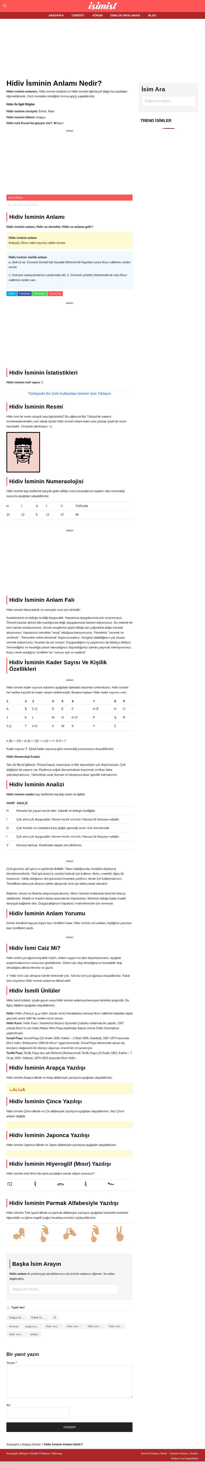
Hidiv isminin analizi (54, 1326)
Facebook (24, 293)
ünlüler (34, 1334)
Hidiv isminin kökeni (117, 1326)
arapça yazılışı (33, 1326)
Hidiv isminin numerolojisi (17, 1334)
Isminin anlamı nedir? (102, 6)
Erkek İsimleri (39, 1317)
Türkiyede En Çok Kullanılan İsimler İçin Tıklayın (69, 394)
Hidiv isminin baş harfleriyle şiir (96, 1326)
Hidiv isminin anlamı (75, 1326)
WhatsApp (39, 293)
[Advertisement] (103, 49)
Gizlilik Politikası (40, 1453)
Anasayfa (12, 1444)
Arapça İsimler (17, 1317)
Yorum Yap (55, 293)
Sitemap (57, 1453)
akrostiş (13, 1326)
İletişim (24, 1453)
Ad (8, 1405)
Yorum (11, 1363)
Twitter (11, 293)
